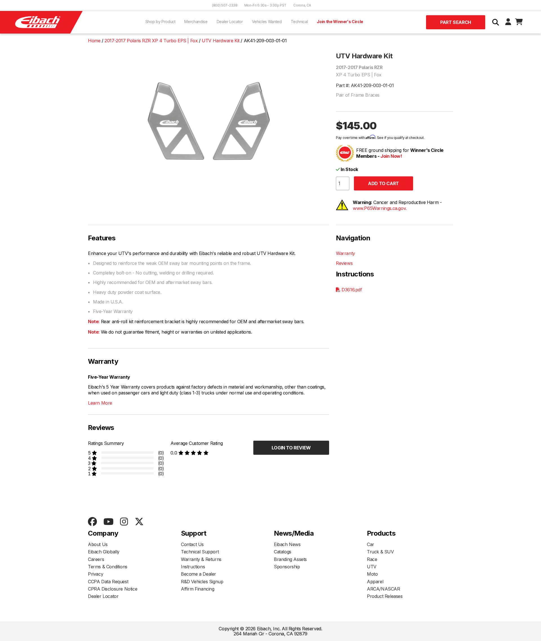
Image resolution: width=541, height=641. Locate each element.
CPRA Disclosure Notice (112, 588)
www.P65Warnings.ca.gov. (380, 208)
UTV (371, 566)
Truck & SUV (380, 551)
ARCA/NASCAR (383, 588)
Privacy (95, 573)
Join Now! (391, 156)
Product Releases (385, 596)
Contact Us (192, 544)
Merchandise (195, 21)
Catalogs (282, 551)
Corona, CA (302, 5)
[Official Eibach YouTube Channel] (108, 522)
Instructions (193, 566)
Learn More (100, 403)
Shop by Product (160, 21)
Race (372, 559)
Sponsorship (287, 566)
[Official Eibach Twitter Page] (139, 522)
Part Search (455, 22)
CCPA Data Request (108, 581)
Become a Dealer (198, 573)
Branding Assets (290, 559)
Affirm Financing (197, 588)
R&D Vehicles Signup (202, 581)
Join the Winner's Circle (340, 21)
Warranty (345, 253)
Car (370, 544)
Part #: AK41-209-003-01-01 (365, 85)
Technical (299, 21)
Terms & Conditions (107, 566)
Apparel (375, 581)
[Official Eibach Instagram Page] (124, 522)
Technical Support (200, 551)
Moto (372, 573)
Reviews (344, 263)
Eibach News (287, 544)
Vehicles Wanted (267, 21)
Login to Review (291, 448)
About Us (98, 544)
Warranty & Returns (201, 559)
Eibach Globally (103, 551)
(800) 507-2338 (225, 5)
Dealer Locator (230, 21)
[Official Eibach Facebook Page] (92, 522)
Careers (96, 559)
